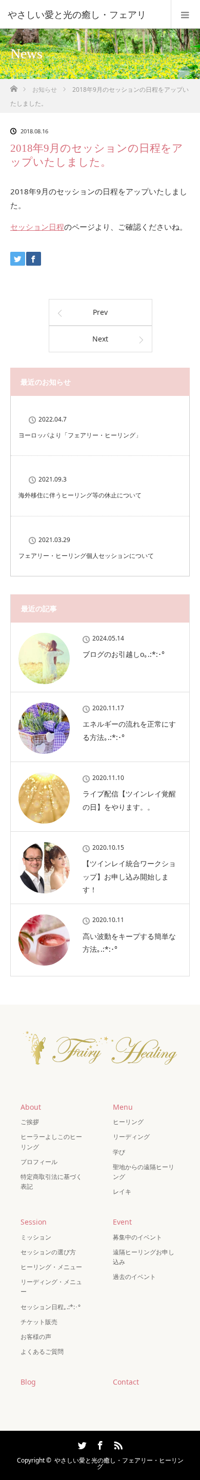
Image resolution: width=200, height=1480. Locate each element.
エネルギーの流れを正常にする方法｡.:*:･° (129, 730)
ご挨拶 (30, 1121)
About (31, 1107)
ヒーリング (128, 1121)
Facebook (99, 1443)
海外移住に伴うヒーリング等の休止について (80, 495)
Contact (126, 1382)
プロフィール (39, 1161)
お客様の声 (36, 1336)
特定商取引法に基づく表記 (51, 1181)
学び (119, 1152)
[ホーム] (13, 86)
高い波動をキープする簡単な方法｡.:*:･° (129, 942)
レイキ (122, 1191)
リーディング (131, 1136)
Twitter (81, 1443)
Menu (123, 1107)
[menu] (185, 14)
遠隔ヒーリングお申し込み (143, 1257)
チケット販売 (39, 1321)
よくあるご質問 (42, 1351)
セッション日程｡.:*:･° (51, 1307)
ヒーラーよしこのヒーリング (51, 1141)
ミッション (36, 1237)
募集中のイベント (137, 1237)
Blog (28, 1382)
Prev (100, 312)
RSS (117, 1443)
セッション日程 (37, 227)
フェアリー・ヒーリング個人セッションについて (86, 555)
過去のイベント (134, 1276)
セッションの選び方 (48, 1252)
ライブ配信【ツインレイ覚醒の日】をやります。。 (129, 800)
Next (100, 339)
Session (34, 1222)
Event (122, 1222)
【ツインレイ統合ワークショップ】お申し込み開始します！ (129, 876)
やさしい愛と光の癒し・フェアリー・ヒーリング (119, 1463)
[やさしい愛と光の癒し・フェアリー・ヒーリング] (100, 1073)
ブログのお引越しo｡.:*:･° (124, 654)
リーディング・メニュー (51, 1286)
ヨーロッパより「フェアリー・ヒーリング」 (80, 435)
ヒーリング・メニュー (51, 1267)
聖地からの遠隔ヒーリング (143, 1172)
